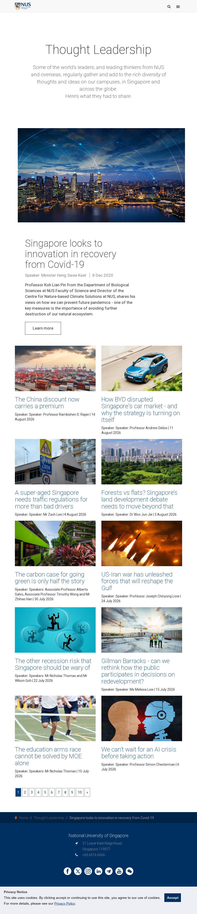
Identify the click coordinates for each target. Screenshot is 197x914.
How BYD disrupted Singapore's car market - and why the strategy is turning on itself (140, 409)
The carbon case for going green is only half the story (50, 578)
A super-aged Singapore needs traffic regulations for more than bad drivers (51, 499)
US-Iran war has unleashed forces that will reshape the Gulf (137, 581)
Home (23, 818)
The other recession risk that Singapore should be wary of (53, 664)
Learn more (43, 328)
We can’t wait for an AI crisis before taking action (138, 753)
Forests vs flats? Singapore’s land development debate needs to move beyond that (139, 499)
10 (80, 792)
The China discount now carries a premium (47, 403)
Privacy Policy (64, 903)
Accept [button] (173, 898)
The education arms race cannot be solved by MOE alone (48, 756)
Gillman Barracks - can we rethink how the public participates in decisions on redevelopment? (138, 671)
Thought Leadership (49, 818)
